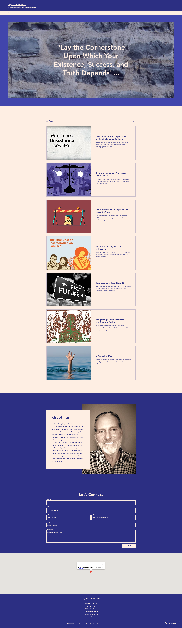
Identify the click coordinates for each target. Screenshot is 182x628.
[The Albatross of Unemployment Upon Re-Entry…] (69, 216)
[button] (133, 121)
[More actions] (130, 132)
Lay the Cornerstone (17, 4)
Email (48, 514)
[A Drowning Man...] (69, 363)
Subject (49, 521)
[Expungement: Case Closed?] (69, 289)
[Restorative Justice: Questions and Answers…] (69, 179)
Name (49, 499)
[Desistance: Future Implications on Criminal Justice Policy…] (69, 143)
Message (50, 529)
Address (49, 507)
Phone (94, 514)
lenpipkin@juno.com (91, 603)
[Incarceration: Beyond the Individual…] (69, 253)
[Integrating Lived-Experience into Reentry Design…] (69, 326)
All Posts (49, 121)
